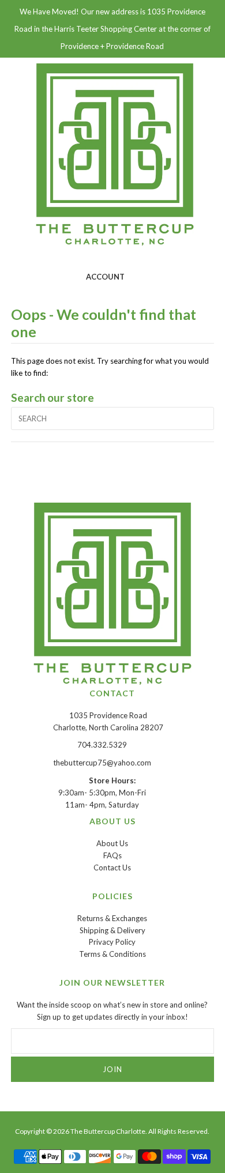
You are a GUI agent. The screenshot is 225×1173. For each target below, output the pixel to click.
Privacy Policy (112, 941)
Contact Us (112, 867)
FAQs (112, 855)
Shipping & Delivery (112, 930)
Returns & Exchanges (112, 918)
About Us (112, 843)
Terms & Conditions (112, 954)
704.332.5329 (102, 744)
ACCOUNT (105, 276)
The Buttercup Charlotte (107, 1131)
